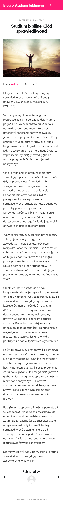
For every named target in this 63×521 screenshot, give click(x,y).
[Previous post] (5, 477)
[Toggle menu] (57, 5)
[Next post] (58, 477)
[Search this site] (51, 5)
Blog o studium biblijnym (23, 5)
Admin (15, 84)
